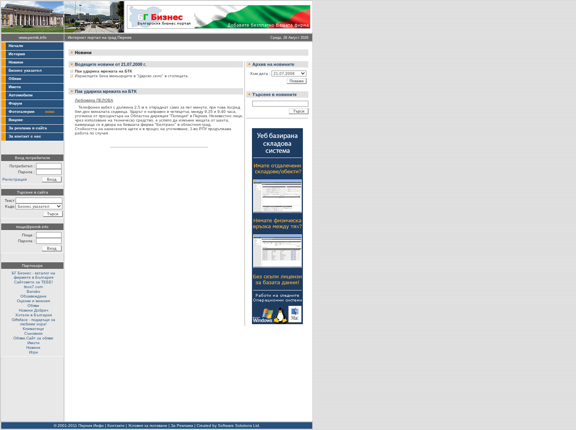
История (17, 54)
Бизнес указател (25, 70)
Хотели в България (33, 315)
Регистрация (14, 179)
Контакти (116, 425)
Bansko (33, 291)
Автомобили (21, 95)
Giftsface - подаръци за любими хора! (33, 322)
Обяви (15, 78)
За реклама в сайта (28, 128)
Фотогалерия (21, 111)
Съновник (33, 333)
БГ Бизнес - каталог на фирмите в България (33, 275)
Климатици (33, 329)
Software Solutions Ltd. (239, 425)
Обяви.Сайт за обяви (33, 338)
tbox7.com (33, 287)
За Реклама (182, 425)
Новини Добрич (33, 310)
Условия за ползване (147, 425)
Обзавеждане (33, 296)
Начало (16, 46)
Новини (16, 62)
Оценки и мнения (33, 301)
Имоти (15, 87)
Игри (33, 352)
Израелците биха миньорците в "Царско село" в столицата (131, 76)
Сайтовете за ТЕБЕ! (33, 282)
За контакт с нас (25, 136)
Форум (15, 103)
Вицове (16, 120)
